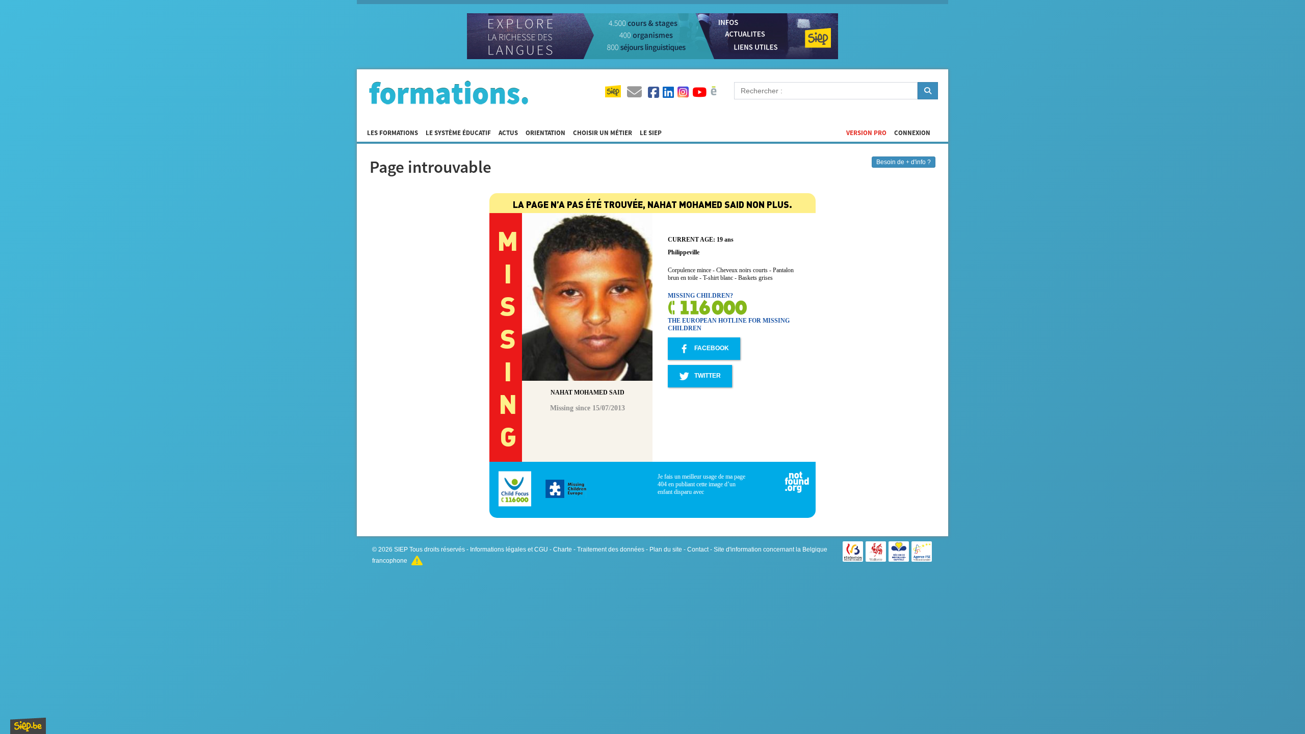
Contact (698, 549)
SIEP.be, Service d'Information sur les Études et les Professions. (28, 726)
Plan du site (665, 549)
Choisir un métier (602, 133)
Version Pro (866, 133)
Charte (562, 549)
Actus (508, 133)
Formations (448, 92)
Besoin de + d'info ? (903, 162)
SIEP (401, 549)
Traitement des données (610, 549)
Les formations (392, 133)
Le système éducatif (458, 133)
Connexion (912, 133)
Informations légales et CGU (509, 549)
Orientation (545, 133)
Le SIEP (651, 133)
